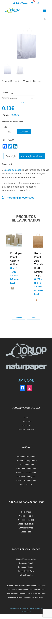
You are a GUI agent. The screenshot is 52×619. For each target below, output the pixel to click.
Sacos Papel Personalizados (17, 590)
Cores (5, 93)
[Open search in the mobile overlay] (38, 3)
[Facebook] (22, 388)
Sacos (16, 586)
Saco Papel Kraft (36, 598)
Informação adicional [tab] (31, 156)
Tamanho (5, 98)
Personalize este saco (20, 197)
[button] (45, 19)
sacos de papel (13, 169)
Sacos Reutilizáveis (32, 594)
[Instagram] (29, 388)
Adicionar (24, 131)
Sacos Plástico (34, 590)
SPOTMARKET (26, 611)
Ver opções (14, 240)
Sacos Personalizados (27, 586)
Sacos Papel (41, 586)
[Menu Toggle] (44, 10)
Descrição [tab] (11, 156)
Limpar (22, 102)
